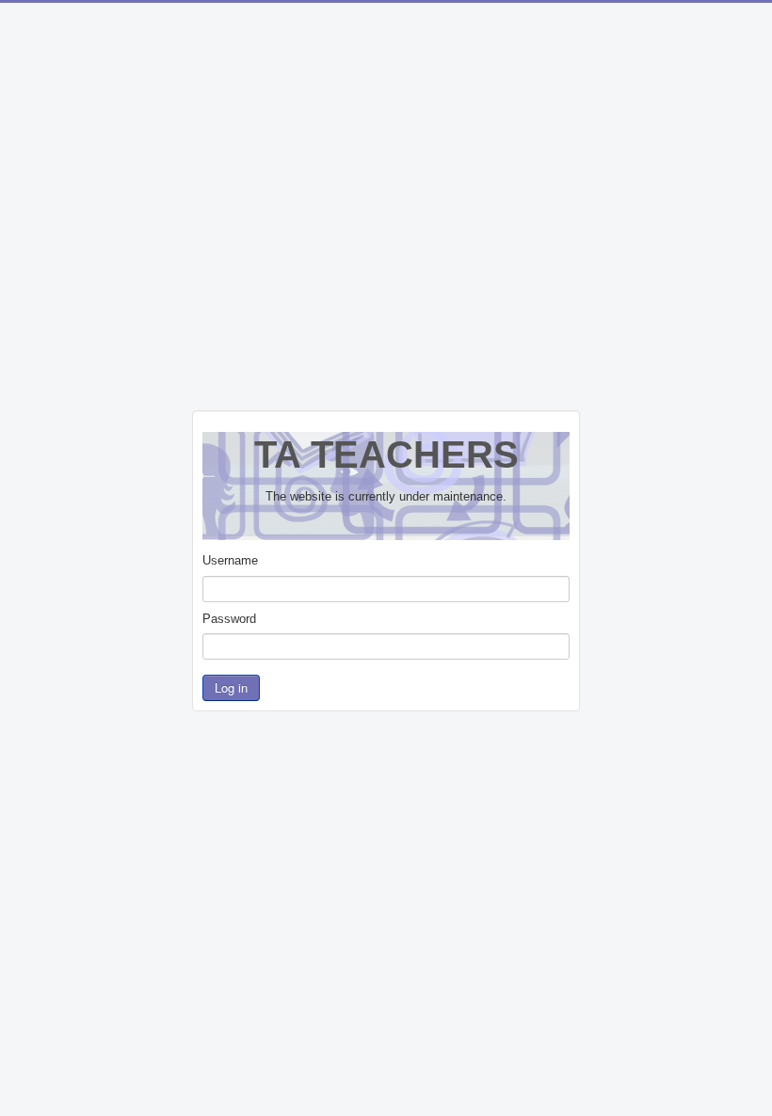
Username (230, 560)
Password (229, 619)
